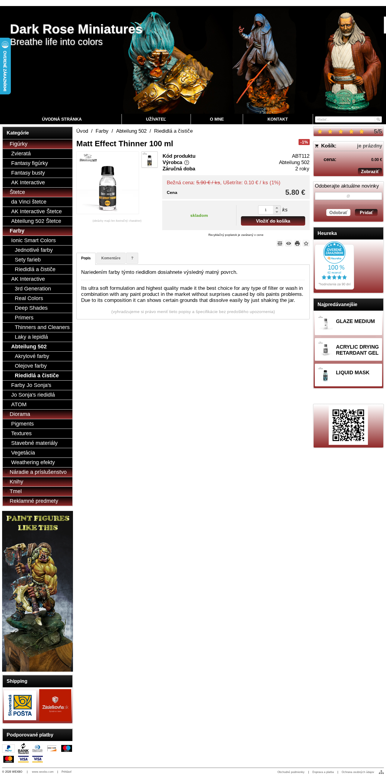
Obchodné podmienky (291, 772)
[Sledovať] (288, 243)
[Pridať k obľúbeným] (306, 243)
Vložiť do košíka (273, 220)
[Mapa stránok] (381, 772)
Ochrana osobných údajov (358, 772)
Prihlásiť (66, 771)
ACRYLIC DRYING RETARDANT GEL (357, 350)
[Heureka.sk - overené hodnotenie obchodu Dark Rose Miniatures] (334, 288)
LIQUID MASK (352, 372)
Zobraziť (370, 171)
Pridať (366, 212)
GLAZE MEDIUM (355, 321)
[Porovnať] (279, 243)
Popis (86, 258)
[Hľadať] (378, 119)
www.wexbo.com (43, 771)
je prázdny (369, 146)
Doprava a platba (323, 772)
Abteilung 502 (294, 162)
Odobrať (338, 212)
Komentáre (111, 258)
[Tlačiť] (297, 243)
